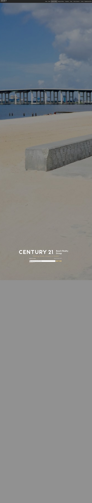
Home (46, 1)
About (49, 1)
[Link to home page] (4, 1)
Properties (67, 2)
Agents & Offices (54, 1)
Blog (71, 2)
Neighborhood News (88, 1)
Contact (82, 1)
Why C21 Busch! (77, 2)
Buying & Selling (61, 2)
